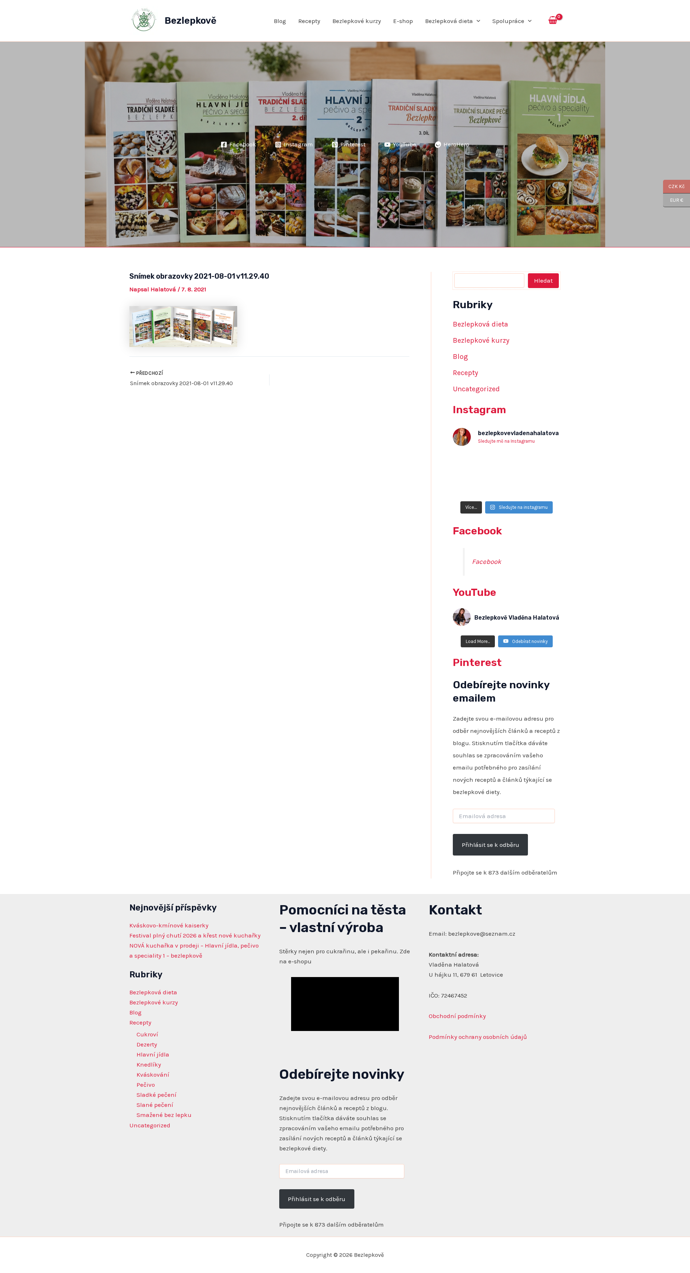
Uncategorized (476, 389)
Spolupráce (508, 20)
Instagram (479, 409)
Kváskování (153, 1074)
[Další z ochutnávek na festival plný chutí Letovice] (470, 486)
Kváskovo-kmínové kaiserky (168, 925)
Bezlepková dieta (449, 20)
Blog (280, 20)
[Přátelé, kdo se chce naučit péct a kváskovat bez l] (506, 464)
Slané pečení (155, 1104)
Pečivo (146, 1084)
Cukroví (147, 1034)
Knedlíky (149, 1064)
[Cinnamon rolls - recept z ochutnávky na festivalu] (506, 486)
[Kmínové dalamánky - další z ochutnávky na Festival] (470, 464)
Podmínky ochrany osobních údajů (478, 1036)
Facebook (477, 531)
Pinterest (477, 662)
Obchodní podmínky (457, 1015)
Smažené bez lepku (164, 1114)
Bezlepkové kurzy (356, 20)
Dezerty (147, 1044)
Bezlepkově (190, 20)
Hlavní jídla (153, 1054)
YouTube (474, 592)
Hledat (543, 280)
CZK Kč (674, 186)
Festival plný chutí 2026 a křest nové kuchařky (195, 935)
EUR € (673, 200)
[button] (476, 20)
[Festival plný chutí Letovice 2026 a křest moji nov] (543, 486)
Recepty (309, 20)
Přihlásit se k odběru (490, 844)
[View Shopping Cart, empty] (553, 20)
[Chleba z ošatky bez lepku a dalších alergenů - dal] (543, 464)
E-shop (403, 20)
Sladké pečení (156, 1094)
